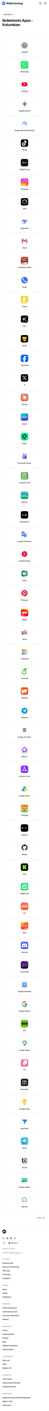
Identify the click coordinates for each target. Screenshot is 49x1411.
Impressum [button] (6, 1405)
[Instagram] (15, 1238)
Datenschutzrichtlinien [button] (11, 1383)
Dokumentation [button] (8, 1334)
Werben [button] (5, 1319)
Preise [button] (4, 1330)
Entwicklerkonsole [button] (9, 1308)
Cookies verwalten (8, 1248)
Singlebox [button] (6, 1278)
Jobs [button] (4, 1364)
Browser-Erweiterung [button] (10, 1267)
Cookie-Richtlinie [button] (9, 1387)
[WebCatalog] (4, 1231)
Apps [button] (4, 1289)
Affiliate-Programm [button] (9, 1346)
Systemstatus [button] (7, 1349)
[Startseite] (12, 3)
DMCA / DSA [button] (7, 1401)
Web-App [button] (6, 1271)
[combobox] (8, 14)
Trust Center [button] (7, 1379)
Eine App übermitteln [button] (10, 1315)
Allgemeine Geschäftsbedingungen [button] (16, 1398)
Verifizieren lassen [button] (9, 1312)
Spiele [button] (4, 1293)
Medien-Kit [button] (6, 1368)
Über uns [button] (6, 1360)
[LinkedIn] (7, 1238)
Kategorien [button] (6, 1297)
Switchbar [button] (6, 1274)
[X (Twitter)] (3, 1238)
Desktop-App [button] (7, 1263)
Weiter (39, 1218)
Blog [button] (4, 1342)
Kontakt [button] (5, 1338)
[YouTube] (11, 1238)
